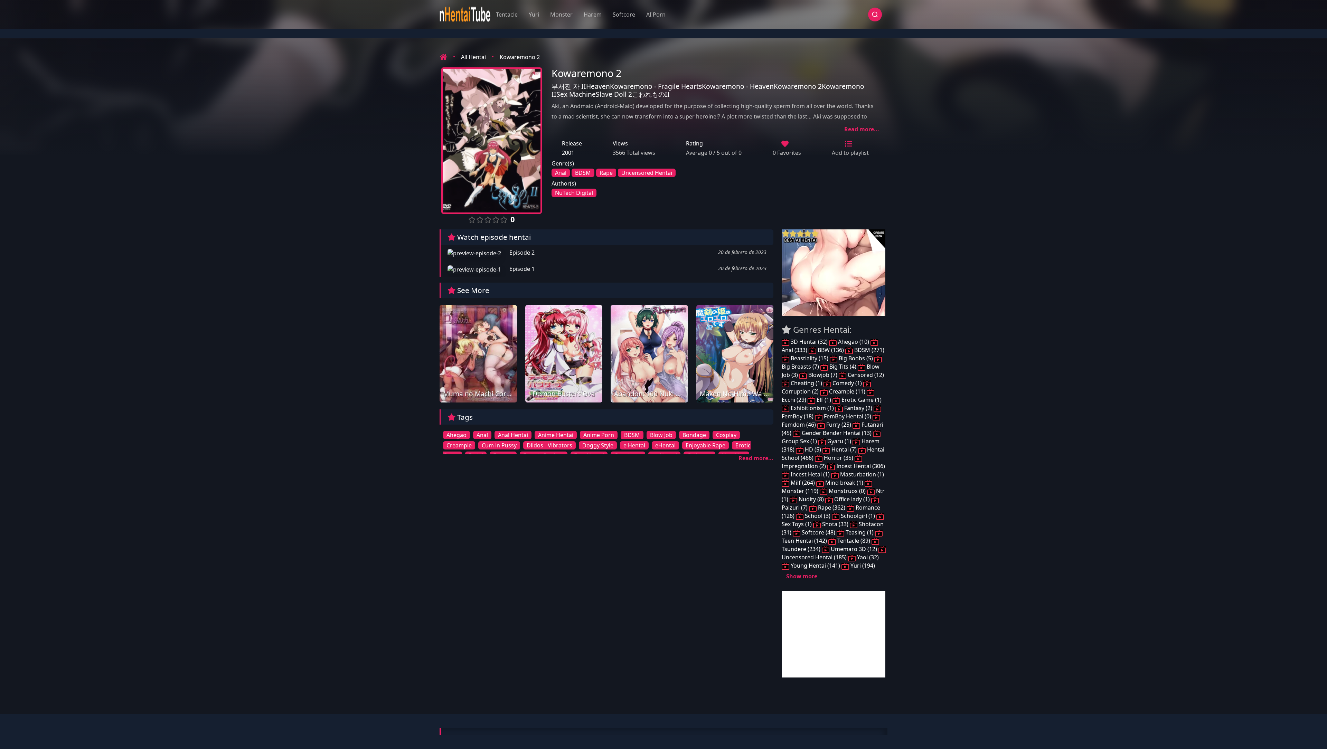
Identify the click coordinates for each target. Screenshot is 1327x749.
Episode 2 (521, 252)
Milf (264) (802, 482)
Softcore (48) (818, 532)
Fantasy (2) (858, 408)
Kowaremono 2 (520, 57)
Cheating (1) (806, 383)
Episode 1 (521, 269)
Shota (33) (835, 524)
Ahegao (456, 435)
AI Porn (656, 14)
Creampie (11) (847, 391)
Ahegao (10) (853, 341)
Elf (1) (823, 400)
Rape (606, 173)
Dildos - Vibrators (549, 445)
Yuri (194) (862, 565)
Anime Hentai (555, 435)
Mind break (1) (844, 482)
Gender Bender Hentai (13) (836, 433)
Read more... (861, 129)
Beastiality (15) (809, 358)
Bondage (694, 435)
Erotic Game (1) (861, 400)
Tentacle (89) (854, 540)
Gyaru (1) (839, 441)
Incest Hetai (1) (810, 474)
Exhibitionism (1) (812, 408)
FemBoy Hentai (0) (847, 416)
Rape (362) (832, 507)
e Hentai (634, 445)
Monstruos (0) (847, 491)
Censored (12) (865, 375)
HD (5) (812, 449)
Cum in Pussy (499, 445)
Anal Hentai (513, 435)
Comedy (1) (847, 383)
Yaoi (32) (867, 557)
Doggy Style (597, 445)
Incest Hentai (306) (860, 466)
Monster (561, 14)
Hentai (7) (844, 449)
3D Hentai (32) (809, 341)
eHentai (665, 445)
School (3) (817, 516)
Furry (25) (839, 424)
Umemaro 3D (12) (853, 549)
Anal (560, 173)
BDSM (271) (868, 350)
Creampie (459, 445)
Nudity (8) (811, 499)
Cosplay (726, 435)
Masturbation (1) (861, 474)
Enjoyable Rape (705, 445)
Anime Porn (598, 435)
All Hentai (473, 57)
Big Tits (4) (843, 366)
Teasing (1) (859, 532)
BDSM (583, 173)
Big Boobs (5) (855, 358)
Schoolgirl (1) (857, 516)
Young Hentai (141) (815, 565)
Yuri (534, 14)
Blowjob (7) (823, 375)
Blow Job (661, 435)
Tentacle (507, 14)
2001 (568, 153)
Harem (593, 14)
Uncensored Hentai (646, 173)
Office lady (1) (852, 499)
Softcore (624, 14)
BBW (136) (830, 350)
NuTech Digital (574, 193)
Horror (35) (838, 458)
